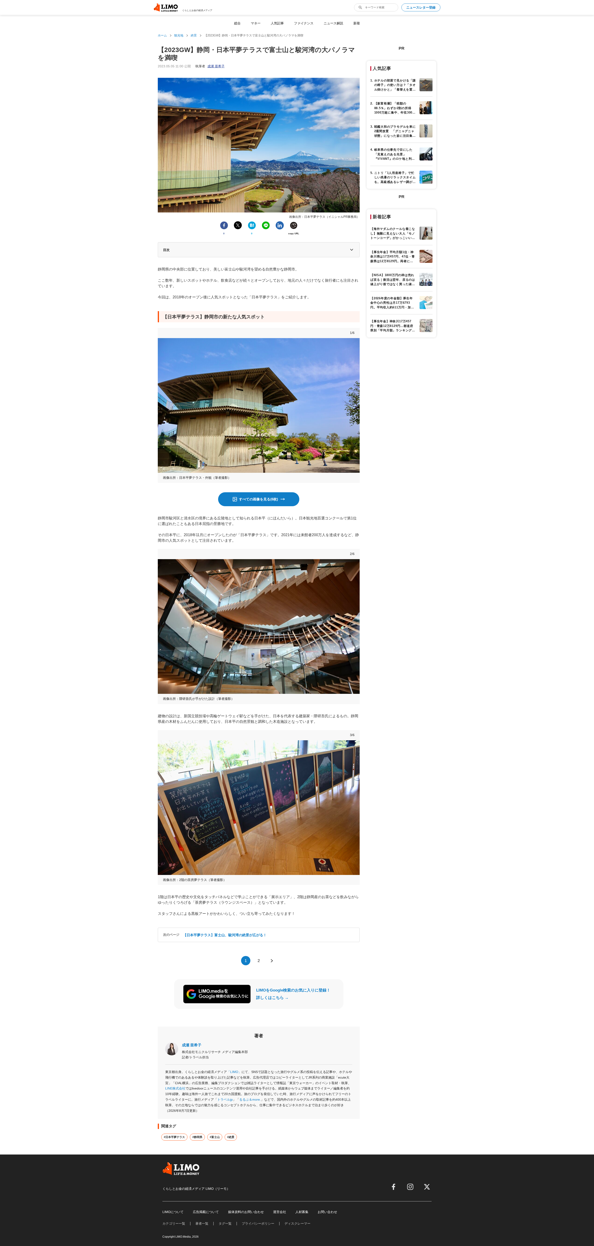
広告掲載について (206, 1212)
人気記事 (277, 23)
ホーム (162, 35)
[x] (427, 1186)
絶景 (194, 35)
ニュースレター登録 (421, 7)
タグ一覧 (225, 1223)
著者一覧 (201, 1223)
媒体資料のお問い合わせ (246, 1212)
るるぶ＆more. (250, 1099)
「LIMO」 (234, 1072)
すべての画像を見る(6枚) (258, 499)
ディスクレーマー (297, 1223)
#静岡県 (197, 1137)
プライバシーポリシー (258, 1223)
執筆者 (210, 66)
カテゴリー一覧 (173, 1223)
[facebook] (393, 1186)
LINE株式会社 (175, 1088)
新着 (356, 23)
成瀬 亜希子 (191, 1045)
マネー (256, 23)
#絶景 (230, 1137)
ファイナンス (303, 23)
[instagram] (410, 1186)
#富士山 (215, 1137)
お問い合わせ (327, 1212)
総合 (237, 23)
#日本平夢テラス (174, 1137)
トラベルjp (225, 1099)
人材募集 (301, 1212)
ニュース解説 (333, 23)
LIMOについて (173, 1212)
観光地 (178, 35)
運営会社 (279, 1212)
